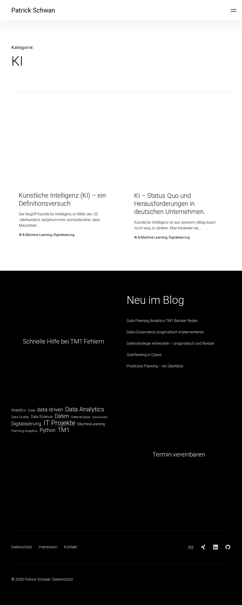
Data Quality (20, 417)
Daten (62, 416)
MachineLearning (91, 424)
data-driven (50, 410)
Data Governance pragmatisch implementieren (165, 332)
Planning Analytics (24, 431)
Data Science (42, 416)
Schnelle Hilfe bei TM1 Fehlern (63, 341)
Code (31, 410)
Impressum (48, 547)
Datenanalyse (80, 417)
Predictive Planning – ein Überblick (155, 366)
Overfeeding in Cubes (144, 355)
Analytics (18, 410)
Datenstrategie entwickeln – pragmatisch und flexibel (170, 343)
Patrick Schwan (33, 10)
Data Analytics (84, 409)
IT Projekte (59, 423)
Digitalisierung (26, 424)
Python (48, 430)
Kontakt (70, 547)
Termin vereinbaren (178, 454)
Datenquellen (100, 417)
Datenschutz (21, 547)
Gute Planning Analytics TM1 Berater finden (162, 320)
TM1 (64, 430)
